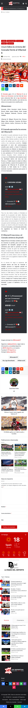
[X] (6, 85)
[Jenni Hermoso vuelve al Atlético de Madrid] (6, 658)
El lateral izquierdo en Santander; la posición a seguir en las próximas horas (18, 583)
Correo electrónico (6, 513)
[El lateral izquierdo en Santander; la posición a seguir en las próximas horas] (5, 584)
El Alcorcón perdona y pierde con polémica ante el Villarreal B (20, 454)
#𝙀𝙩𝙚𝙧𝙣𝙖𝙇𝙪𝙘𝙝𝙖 (13, 189)
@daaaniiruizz (12, 344)
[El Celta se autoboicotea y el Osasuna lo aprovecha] (6, 651)
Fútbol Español (11, 41)
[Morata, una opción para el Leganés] (5, 612)
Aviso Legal (23, 699)
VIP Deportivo (11, 350)
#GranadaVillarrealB (12, 192)
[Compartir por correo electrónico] (14, 372)
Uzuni (25, 96)
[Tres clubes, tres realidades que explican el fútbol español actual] (7, 463)
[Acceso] (23, 4)
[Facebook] (3, 85)
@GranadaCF (17, 340)
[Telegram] (6, 89)
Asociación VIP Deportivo (19, 697)
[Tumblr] (14, 85)
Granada (5, 94)
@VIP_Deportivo (7, 348)
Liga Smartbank (21, 98)
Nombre (3, 506)
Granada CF (20, 41)
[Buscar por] (26, 4)
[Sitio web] (14, 391)
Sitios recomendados (14, 699)
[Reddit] (21, 85)
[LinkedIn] (10, 85)
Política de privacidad (11, 702)
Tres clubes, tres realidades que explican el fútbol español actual (7, 469)
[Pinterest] (17, 85)
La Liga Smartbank (9, 360)
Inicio (3, 12)
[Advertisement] (14, 26)
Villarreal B (10, 43)
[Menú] (2, 4)
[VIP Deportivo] (14, 3)
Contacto (19, 702)
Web (2, 520)
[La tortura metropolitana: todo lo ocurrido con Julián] (5, 598)
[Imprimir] (17, 372)
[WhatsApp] (3, 89)
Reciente (6, 620)
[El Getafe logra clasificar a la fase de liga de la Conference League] (6, 634)
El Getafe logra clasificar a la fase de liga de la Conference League (18, 634)
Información (5, 699)
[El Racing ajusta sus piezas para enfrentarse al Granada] (21, 463)
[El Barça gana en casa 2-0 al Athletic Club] (6, 627)
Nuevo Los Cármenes (7, 96)
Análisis (7, 12)
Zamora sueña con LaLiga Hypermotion (6, 453)
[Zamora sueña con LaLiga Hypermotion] (7, 447)
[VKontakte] (3, 372)
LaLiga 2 (4, 43)
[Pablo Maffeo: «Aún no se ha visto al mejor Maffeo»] (5, 605)
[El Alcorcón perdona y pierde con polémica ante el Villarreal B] (21, 447)
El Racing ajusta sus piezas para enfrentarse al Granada (20, 469)
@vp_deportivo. (11, 352)
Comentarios (20, 620)
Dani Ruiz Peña (6, 56)
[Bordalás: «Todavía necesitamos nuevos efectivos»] (5, 591)
